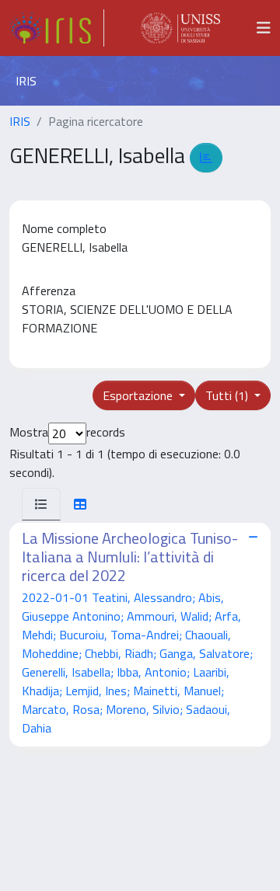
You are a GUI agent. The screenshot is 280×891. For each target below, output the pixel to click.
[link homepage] (56, 28)
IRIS (19, 121)
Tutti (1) (228, 395)
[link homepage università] (180, 28)
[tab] (41, 504)
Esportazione (139, 395)
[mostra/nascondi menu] (264, 28)
